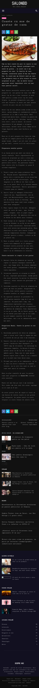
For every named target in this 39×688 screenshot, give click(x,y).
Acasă (3, 15)
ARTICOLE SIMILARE (6, 433)
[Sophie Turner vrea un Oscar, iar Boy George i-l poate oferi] (6, 483)
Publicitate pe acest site (16, 682)
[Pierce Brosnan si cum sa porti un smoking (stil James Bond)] (6, 602)
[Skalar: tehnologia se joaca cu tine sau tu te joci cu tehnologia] (6, 593)
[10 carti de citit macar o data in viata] (6, 579)
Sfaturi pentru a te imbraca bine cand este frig (9, 424)
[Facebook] (3, 32)
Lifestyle (9, 15)
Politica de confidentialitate (11, 680)
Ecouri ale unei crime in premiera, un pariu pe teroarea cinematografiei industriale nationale (19, 541)
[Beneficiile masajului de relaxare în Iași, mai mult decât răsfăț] (6, 571)
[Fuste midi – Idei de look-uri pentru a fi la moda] (6, 447)
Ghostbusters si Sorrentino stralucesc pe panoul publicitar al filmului (24, 474)
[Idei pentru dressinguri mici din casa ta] (6, 457)
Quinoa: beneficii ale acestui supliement (29, 423)
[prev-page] (3, 463)
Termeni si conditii (29, 680)
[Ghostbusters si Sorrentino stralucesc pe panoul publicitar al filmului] (6, 474)
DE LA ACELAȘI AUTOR (18, 433)
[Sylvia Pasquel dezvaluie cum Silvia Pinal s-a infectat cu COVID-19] (6, 492)
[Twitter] (8, 32)
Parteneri (18, 678)
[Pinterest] (12, 32)
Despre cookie (26, 678)
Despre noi (10, 678)
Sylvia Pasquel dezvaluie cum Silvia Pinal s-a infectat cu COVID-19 (23, 492)
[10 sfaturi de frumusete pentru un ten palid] (6, 438)
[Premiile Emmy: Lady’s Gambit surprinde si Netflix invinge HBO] (6, 611)
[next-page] (6, 463)
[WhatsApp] (16, 32)
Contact (28, 682)
